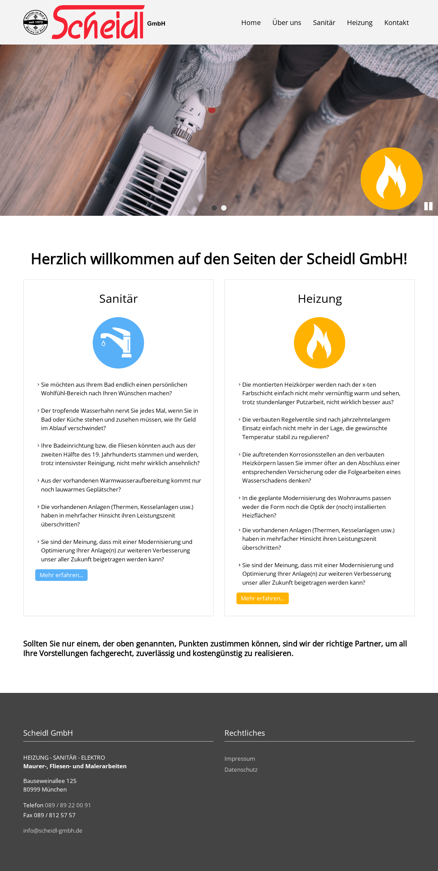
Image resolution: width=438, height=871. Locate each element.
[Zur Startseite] (94, 22)
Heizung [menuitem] (360, 22)
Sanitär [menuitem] (324, 22)
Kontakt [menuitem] (396, 22)
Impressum (239, 758)
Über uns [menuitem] (286, 22)
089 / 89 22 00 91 (68, 805)
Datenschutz (241, 769)
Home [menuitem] (251, 22)
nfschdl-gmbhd (52, 830)
